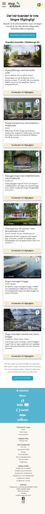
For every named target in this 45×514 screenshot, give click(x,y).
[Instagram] (23, 502)
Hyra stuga (23, 432)
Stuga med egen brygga (16, 282)
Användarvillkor (23, 454)
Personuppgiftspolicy (23, 457)
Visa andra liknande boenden (22, 35)
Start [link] (23, 429)
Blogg (23, 452)
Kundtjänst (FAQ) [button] (23, 449)
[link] (23, 468)
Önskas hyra (23, 441)
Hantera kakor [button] (23, 459)
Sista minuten (23, 434)
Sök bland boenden (22, 378)
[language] (40, 4)
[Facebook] (23, 498)
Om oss (23, 447)
